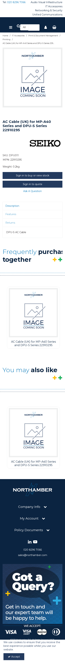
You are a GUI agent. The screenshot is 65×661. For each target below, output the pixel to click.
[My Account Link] (45, 28)
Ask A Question (32, 191)
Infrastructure (54, 2)
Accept (15, 656)
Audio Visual (38, 2)
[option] (32, 77)
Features (10, 214)
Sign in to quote (32, 184)
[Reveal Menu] (10, 28)
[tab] (32, 206)
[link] (30, 542)
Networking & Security (48, 10)
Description (12, 205)
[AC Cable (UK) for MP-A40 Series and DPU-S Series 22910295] (33, 312)
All (24, 27)
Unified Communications (47, 14)
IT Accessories (53, 6)
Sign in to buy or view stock (32, 175)
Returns (10, 222)
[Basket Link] (54, 27)
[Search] (36, 27)
